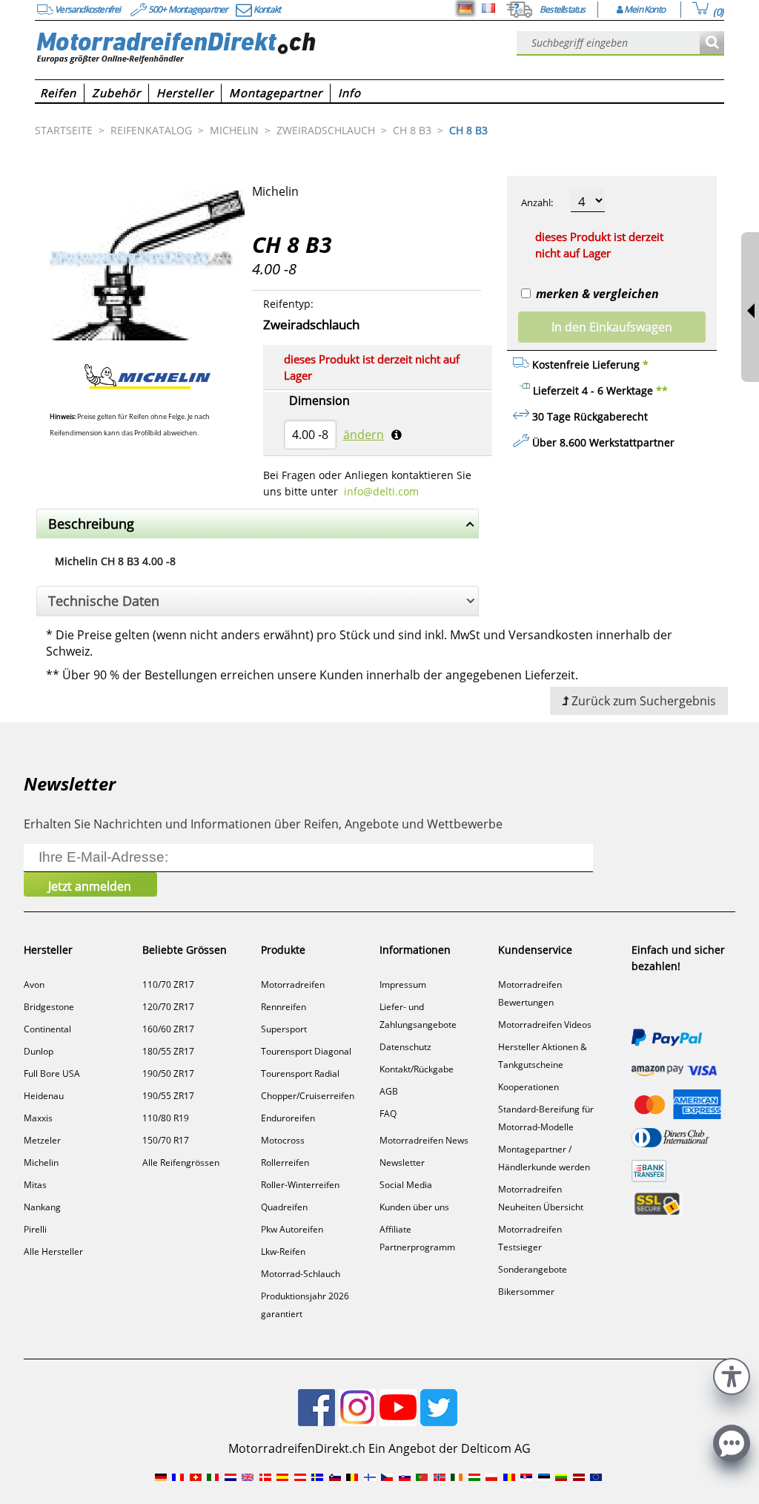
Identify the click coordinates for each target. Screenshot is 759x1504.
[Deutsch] (465, 8)
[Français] (488, 8)
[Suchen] (712, 43)
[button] (731, 1374)
